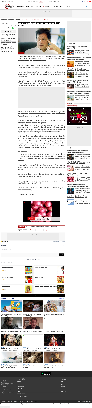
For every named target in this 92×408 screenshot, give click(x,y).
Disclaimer (21, 401)
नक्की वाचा (72, 44)
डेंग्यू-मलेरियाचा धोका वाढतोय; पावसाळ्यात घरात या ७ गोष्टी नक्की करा (77, 81)
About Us (10, 401)
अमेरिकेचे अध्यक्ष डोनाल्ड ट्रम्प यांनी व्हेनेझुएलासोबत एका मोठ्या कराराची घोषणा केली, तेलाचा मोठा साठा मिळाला (78, 185)
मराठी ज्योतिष (39, 6)
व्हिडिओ (62, 6)
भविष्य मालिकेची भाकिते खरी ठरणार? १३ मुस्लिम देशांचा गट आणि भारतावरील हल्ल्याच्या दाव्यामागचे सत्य (79, 70)
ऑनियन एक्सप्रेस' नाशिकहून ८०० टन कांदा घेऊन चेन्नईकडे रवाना (78, 174)
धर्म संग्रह (56, 6)
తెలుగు (45, 1)
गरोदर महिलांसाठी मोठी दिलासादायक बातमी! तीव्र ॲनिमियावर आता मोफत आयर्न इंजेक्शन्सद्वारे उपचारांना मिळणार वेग (78, 163)
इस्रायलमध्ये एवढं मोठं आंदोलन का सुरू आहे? (8, 43)
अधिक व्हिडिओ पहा (72, 106)
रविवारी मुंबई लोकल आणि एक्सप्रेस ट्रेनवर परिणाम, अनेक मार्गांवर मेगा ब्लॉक (77, 151)
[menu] (2, 6)
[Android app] (46, 373)
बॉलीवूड (46, 230)
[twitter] (85, 2)
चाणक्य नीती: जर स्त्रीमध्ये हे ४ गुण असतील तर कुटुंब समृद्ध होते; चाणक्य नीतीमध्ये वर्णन (79, 58)
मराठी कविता (63, 391)
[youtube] (90, 2)
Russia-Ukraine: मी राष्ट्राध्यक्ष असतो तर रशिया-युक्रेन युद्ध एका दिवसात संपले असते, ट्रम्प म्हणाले (8, 52)
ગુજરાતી (58, 1)
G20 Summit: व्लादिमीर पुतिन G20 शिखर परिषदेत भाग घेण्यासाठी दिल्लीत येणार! (8, 47)
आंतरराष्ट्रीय (17, 20)
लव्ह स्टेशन (63, 386)
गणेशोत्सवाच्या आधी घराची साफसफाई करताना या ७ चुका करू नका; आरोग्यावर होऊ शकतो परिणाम (79, 92)
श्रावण (27, 6)
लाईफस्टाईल (48, 6)
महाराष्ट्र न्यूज (11, 20)
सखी (62, 381)
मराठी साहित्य (63, 389)
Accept (2, 407)
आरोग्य (32, 6)
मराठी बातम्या (4, 20)
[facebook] (82, 2)
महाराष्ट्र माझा (20, 6)
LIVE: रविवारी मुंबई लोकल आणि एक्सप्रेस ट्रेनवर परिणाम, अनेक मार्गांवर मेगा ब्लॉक (77, 197)
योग (62, 384)
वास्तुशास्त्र (19, 384)
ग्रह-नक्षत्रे (19, 381)
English (33, 1)
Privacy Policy (34, 401)
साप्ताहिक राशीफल (21, 394)
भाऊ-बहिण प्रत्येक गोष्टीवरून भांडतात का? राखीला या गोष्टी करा (77, 47)
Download (21, 53)
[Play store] (86, 6)
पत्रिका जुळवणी (20, 386)
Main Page (4, 401)
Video (71, 103)
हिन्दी (29, 1)
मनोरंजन (68, 6)
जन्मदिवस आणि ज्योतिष (22, 396)
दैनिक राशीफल (20, 389)
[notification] (89, 6)
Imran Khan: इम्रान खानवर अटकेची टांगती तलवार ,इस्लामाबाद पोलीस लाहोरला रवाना (8, 35)
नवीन (70, 148)
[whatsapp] (13, 28)
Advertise (15, 401)
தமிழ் (37, 1)
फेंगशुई (18, 391)
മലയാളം (50, 1)
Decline (8, 407)
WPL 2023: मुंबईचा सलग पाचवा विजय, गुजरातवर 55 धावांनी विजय (41, 227)
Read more (31, 218)
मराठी (41, 1)
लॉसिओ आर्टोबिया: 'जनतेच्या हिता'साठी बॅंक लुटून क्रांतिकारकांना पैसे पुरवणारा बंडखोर (8, 39)
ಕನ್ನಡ (54, 1)
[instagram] (87, 2)
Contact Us (27, 401)
